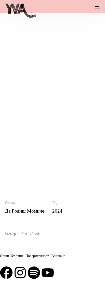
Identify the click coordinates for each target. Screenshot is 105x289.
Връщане (58, 256)
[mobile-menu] (97, 7)
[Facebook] (6, 272)
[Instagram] (20, 272)
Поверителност (37, 256)
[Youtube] (47, 272)
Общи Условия (11, 256)
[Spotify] (34, 272)
